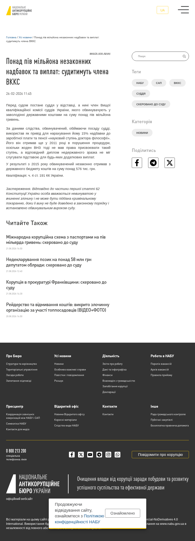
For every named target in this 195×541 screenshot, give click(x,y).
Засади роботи (15, 375)
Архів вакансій (160, 369)
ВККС (177, 83)
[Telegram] (99, 454)
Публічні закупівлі (162, 419)
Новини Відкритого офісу (69, 414)
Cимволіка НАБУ (16, 423)
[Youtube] (90, 454)
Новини (142, 132)
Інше (154, 406)
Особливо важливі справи (70, 369)
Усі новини (62, 355)
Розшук (58, 380)
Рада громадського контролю (168, 414)
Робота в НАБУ (162, 355)
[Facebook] (72, 454)
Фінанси (107, 375)
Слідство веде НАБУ (66, 425)
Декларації (109, 391)
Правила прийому (161, 375)
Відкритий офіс (66, 406)
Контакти (109, 406)
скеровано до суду (151, 104)
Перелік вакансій (161, 363)
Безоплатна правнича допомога (170, 425)
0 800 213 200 (16, 451)
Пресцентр (14, 406)
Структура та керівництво (21, 363)
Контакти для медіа (17, 429)
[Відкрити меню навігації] (183, 9)
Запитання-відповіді (18, 380)
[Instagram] (108, 454)
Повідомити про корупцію (160, 454)
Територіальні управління (21, 369)
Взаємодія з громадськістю (118, 380)
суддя (140, 93)
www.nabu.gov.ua (172, 523)
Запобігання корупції (115, 386)
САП (159, 83)
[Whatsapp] (117, 454)
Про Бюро (14, 355)
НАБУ (140, 83)
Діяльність (110, 355)
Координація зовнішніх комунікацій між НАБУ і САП (23, 416)
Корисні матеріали (65, 419)
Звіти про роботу (112, 363)
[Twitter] (81, 454)
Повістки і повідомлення (69, 375)
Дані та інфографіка (114, 369)
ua (162, 10)
